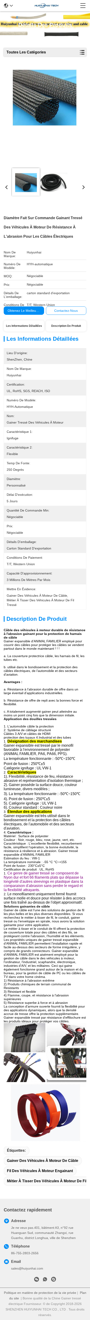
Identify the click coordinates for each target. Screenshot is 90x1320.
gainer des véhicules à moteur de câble (42, 1161)
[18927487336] (53, 1280)
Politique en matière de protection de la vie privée (40, 1293)
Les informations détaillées (24, 326)
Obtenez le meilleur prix (26, 310)
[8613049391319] (45, 1280)
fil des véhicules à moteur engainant (40, 1171)
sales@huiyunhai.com (27, 1268)
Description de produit (66, 326)
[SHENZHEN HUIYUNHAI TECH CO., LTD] (46, 5)
